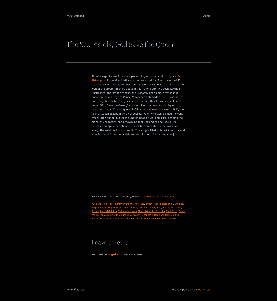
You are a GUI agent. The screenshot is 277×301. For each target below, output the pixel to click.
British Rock (151, 203)
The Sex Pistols (150, 196)
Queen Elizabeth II (143, 214)
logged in (113, 254)
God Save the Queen (150, 207)
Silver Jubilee (120, 218)
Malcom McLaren (127, 211)
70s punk (97, 203)
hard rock (167, 207)
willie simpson (169, 218)
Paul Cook (171, 211)
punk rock (126, 214)
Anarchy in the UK (123, 203)
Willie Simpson (75, 15)
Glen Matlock (130, 207)
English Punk (115, 207)
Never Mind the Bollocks (151, 211)
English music (99, 207)
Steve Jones (135, 218)
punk (103, 214)
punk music (113, 214)
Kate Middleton (108, 211)
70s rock (107, 203)
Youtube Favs (167, 196)
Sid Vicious (106, 218)
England (178, 203)
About (207, 15)
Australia (139, 203)
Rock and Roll (161, 214)
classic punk (166, 203)
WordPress (204, 289)
